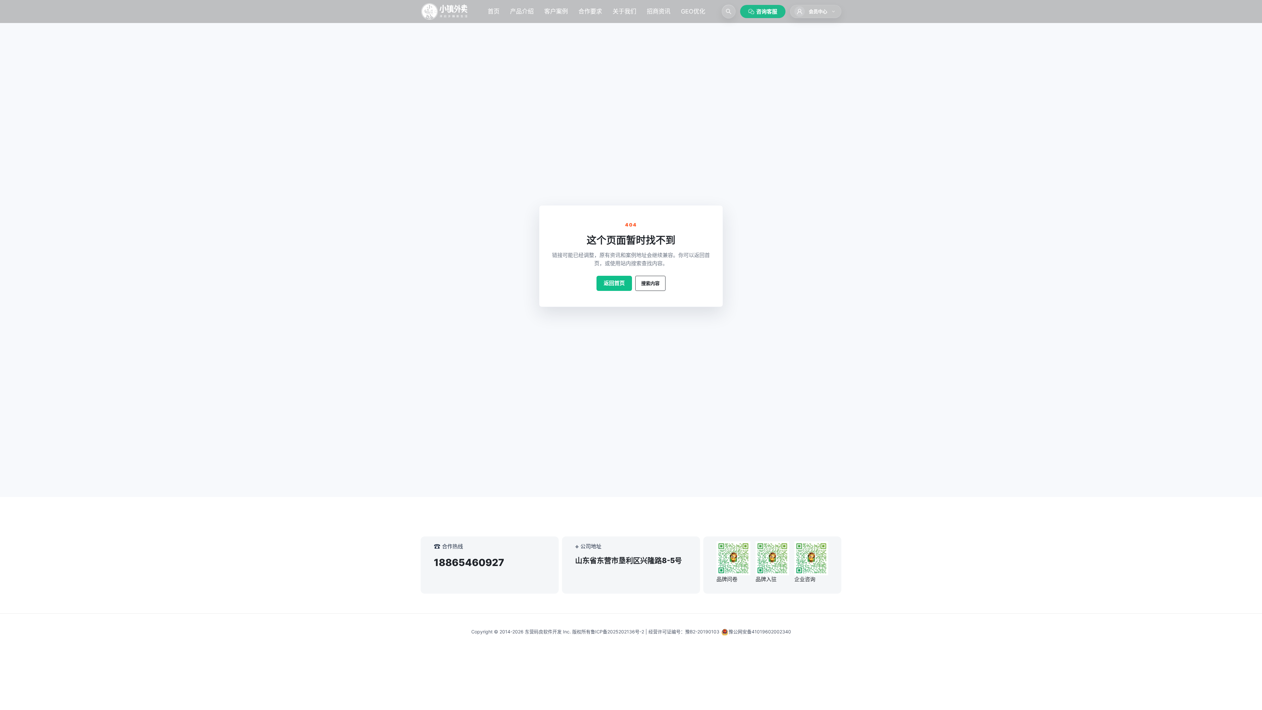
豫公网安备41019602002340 (760, 631)
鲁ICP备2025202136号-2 (617, 631)
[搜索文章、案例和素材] (729, 11)
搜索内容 (650, 283)
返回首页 (614, 283)
